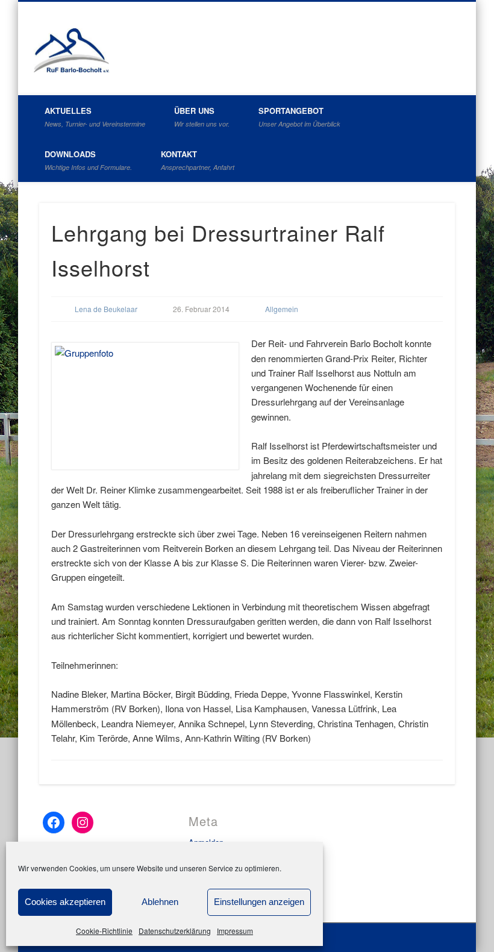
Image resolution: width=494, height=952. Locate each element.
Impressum (235, 930)
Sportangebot (299, 116)
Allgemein (281, 309)
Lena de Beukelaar (106, 309)
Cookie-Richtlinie (104, 930)
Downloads (88, 160)
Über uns (202, 116)
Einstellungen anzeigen (259, 902)
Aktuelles (95, 116)
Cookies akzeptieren (65, 902)
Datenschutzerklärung (175, 930)
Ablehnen (160, 902)
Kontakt (197, 160)
